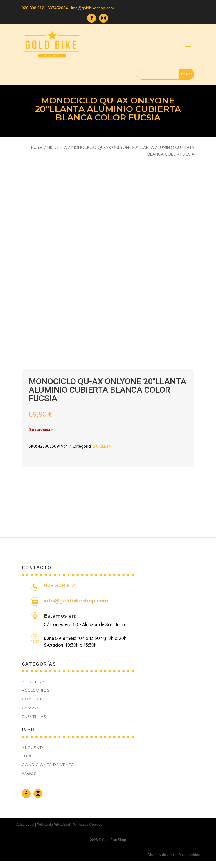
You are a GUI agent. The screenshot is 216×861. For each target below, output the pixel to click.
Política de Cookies (87, 825)
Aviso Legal (25, 825)
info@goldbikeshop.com (76, 601)
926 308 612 (33, 8)
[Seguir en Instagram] (103, 18)
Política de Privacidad (53, 825)
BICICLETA (57, 147)
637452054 (58, 8)
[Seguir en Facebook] (91, 18)
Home (37, 147)
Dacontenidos (189, 855)
